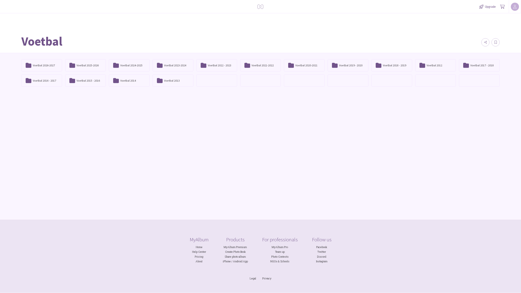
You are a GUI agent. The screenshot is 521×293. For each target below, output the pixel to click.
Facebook (321, 247)
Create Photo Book (235, 252)
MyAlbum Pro (280, 247)
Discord (321, 256)
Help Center (199, 252)
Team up (280, 252)
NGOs (273, 261)
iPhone (227, 261)
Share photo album (235, 256)
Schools (284, 261)
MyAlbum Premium (235, 247)
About (199, 261)
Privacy (266, 278)
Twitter (321, 252)
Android (237, 261)
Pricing (199, 256)
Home (199, 247)
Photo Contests (280, 256)
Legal (253, 278)
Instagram (321, 261)
